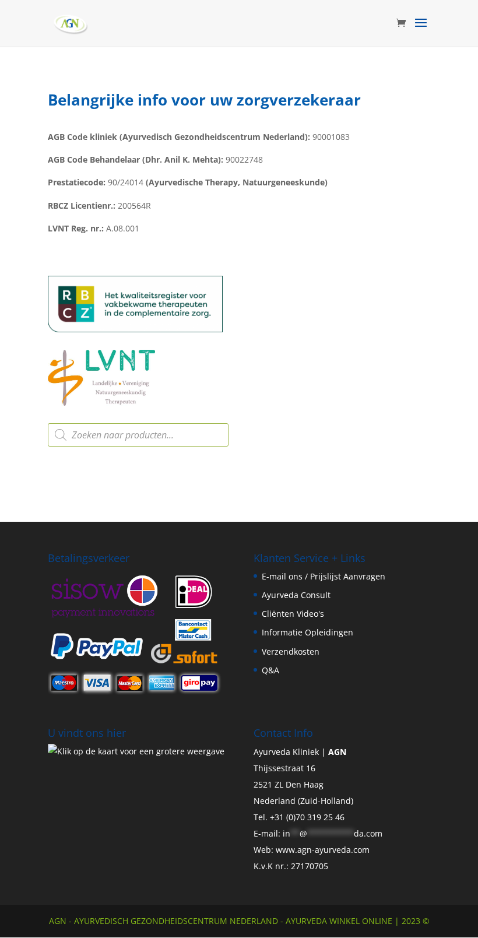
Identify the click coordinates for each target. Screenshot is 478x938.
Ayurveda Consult (296, 594)
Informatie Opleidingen (307, 632)
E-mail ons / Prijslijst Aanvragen (323, 576)
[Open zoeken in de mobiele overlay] (138, 435)
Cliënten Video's (293, 613)
